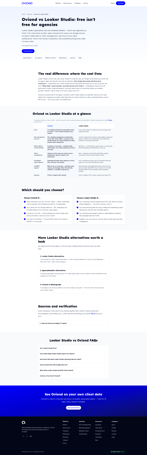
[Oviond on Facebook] (27, 436)
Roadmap (98, 434)
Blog (96, 440)
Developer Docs (100, 431)
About (113, 424)
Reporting (65, 437)
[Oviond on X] (23, 436)
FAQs (80, 58)
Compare (29, 14)
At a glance (38, 58)
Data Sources (67, 3)
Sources (72, 58)
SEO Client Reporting (85, 424)
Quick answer (27, 58)
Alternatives (63, 58)
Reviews (114, 431)
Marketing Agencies (84, 428)
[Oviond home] (27, 3)
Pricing (85, 3)
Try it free (121, 3)
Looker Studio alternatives (53, 256)
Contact (114, 428)
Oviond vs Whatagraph (51, 285)
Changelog (98, 437)
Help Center (98, 428)
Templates (77, 3)
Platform (58, 3)
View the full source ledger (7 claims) (54, 323)
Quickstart (98, 424)
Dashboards (66, 434)
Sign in (113, 3)
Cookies (114, 434)
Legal (113, 437)
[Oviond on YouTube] (30, 436)
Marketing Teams (84, 431)
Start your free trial (73, 407)
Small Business (83, 434)
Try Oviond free (28, 51)
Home (23, 14)
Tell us (110, 120)
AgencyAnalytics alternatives (54, 270)
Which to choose (51, 58)
